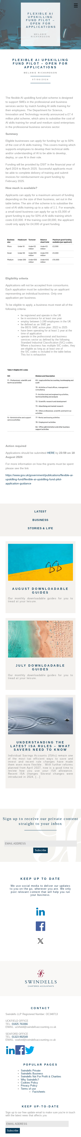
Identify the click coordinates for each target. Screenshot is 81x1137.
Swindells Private (30, 1070)
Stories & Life (40, 528)
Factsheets (38, 1091)
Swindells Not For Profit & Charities (41, 1076)
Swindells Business (32, 1073)
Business (40, 520)
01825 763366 (20, 1024)
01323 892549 (20, 1036)
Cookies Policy (29, 1082)
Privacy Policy (29, 1085)
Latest (40, 511)
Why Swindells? (30, 1079)
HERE (51, 452)
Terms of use (28, 1088)
